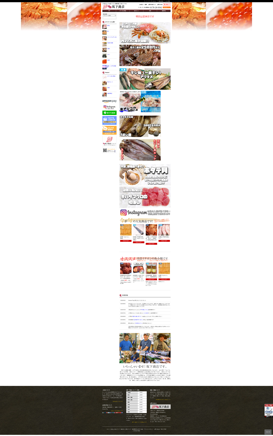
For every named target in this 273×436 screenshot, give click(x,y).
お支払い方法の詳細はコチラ (117, 410)
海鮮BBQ (164, 10)
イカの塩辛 (145, 313)
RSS (162, 429)
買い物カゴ (167, 4)
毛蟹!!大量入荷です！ (137, 316)
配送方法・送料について (126, 429)
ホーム (108, 429)
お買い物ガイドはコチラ (118, 401)
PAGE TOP (268, 432)
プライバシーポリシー (148, 429)
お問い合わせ (157, 429)
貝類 (108, 48)
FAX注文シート (167, 7)
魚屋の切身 (110, 42)
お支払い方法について (115, 429)
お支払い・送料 (143, 4)
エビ (108, 54)
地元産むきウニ (138, 323)
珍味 (150, 10)
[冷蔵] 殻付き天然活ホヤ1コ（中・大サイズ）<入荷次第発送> (125, 277)
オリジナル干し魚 (111, 37)
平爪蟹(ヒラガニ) (145, 309)
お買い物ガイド (152, 4)
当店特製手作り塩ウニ (138, 319)
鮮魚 (108, 25)
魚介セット (136, 10)
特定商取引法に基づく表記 (137, 429)
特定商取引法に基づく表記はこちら (163, 399)
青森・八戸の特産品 (111, 66)
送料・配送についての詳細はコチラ (139, 422)
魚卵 (108, 60)
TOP (109, 10)
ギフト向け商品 (123, 10)
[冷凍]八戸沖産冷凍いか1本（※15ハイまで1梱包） (138, 238)
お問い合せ (160, 4)
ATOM (165, 429)
